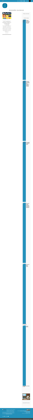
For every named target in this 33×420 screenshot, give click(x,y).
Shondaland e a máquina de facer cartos (28, 143)
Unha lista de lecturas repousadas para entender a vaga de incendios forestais (27, 84)
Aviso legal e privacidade (27, 411)
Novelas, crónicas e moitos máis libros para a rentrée (28, 21)
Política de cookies (28, 412)
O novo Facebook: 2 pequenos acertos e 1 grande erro (7, 22)
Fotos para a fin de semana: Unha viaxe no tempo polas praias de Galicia (28, 205)
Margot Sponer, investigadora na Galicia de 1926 (26, 356)
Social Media (7, 19)
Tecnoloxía (5, 20)
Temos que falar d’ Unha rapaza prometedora (26, 294)
